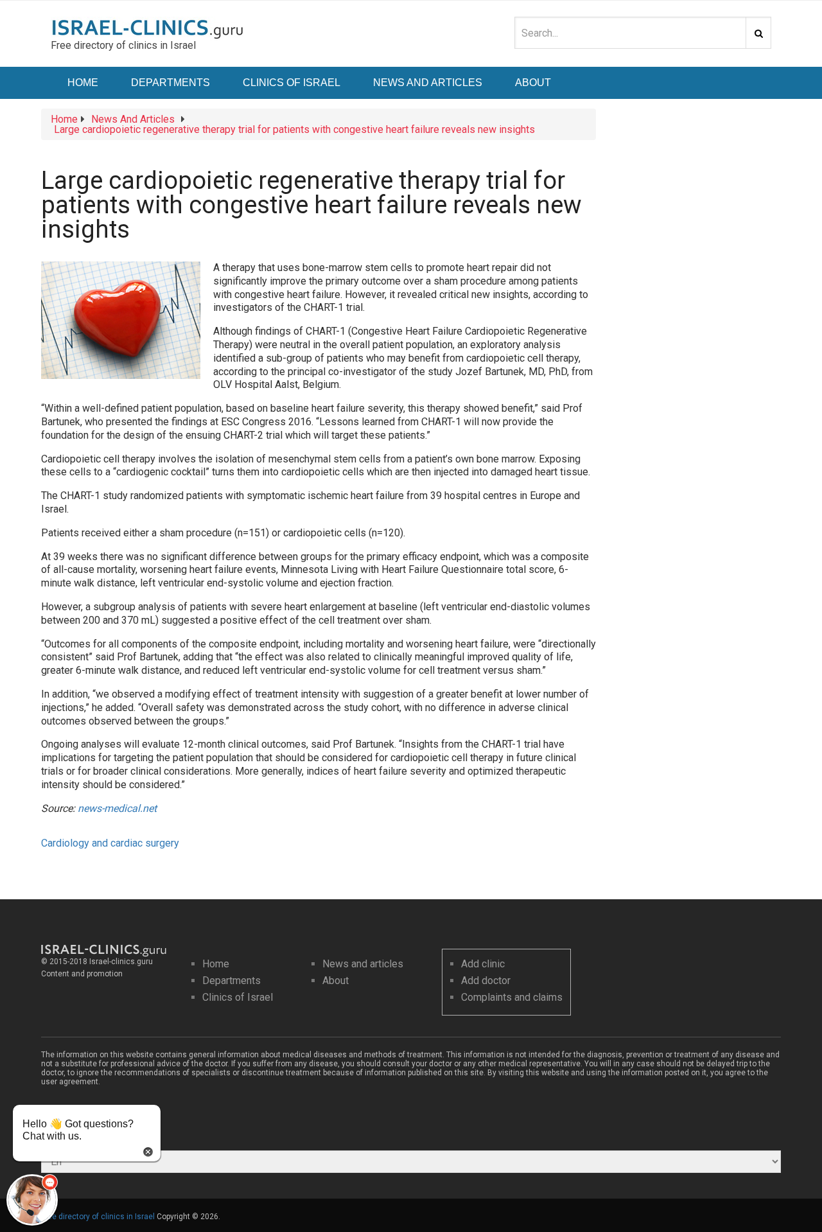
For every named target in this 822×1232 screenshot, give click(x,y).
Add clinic (483, 964)
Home (82, 82)
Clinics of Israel (291, 82)
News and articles (362, 964)
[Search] (758, 33)
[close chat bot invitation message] (148, 1151)
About (533, 82)
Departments (170, 82)
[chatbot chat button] (32, 1200)
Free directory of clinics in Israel (98, 1216)
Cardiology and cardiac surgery (110, 843)
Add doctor (486, 980)
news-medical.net (117, 808)
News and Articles (427, 82)
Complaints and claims (512, 997)
